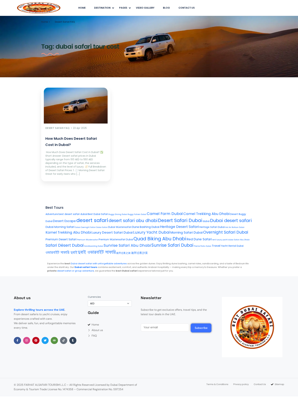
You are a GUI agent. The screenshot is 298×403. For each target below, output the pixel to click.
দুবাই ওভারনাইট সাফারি (97, 252)
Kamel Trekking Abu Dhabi (68, 232)
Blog (166, 7)
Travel (216, 246)
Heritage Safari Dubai (212, 227)
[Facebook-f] (17, 340)
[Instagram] (26, 340)
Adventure (52, 214)
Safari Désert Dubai (65, 245)
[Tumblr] (73, 340)
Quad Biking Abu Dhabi (159, 238)
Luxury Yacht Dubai (151, 232)
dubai (206, 221)
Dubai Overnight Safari (85, 227)
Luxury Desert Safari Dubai (112, 232)
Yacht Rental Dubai (232, 246)
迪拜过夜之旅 (123, 253)
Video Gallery (145, 7)
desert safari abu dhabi (133, 221)
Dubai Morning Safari (60, 227)
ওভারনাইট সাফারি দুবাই (61, 252)
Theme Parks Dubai (202, 246)
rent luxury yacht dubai (223, 239)
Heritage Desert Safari (179, 226)
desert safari (92, 220)
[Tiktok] (63, 340)
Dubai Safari (102, 227)
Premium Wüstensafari (87, 239)
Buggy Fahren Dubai (137, 214)
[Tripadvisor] (54, 340)
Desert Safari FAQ (65, 21)
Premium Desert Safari (61, 239)
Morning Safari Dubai (186, 232)
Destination (102, 7)
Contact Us (186, 7)
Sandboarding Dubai (93, 246)
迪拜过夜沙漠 (139, 253)
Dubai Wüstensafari (119, 227)
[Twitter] (45, 340)
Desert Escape (64, 221)
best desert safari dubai (72, 214)
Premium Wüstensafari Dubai (116, 239)
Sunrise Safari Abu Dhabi (127, 245)
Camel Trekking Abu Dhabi (206, 213)
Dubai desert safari (231, 220)
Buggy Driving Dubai (117, 214)
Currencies (94, 297)
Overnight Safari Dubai (225, 232)
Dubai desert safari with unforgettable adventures (99, 263)
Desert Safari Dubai (180, 220)
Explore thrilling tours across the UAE (39, 310)
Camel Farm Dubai (165, 213)
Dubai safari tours (85, 267)
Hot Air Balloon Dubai (234, 227)
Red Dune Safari (199, 239)
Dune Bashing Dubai (146, 227)
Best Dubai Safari (98, 214)
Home (82, 7)
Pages (123, 7)
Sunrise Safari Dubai (172, 245)
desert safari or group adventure (75, 270)
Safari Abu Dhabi (242, 239)
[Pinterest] (35, 340)
